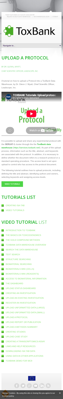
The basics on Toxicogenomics (23, 235)
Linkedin (41, 385)
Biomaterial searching (19, 264)
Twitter (23, 385)
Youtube (35, 385)
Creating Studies (15, 332)
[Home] (29, 31)
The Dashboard (14, 283)
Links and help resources (20, 346)
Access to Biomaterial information (26, 278)
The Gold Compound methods (23, 240)
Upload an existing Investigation (25, 298)
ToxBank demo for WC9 (19, 361)
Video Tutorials (15, 210)
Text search (13, 254)
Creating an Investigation (21, 293)
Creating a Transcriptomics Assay (25, 341)
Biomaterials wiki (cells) (20, 269)
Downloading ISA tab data (20, 351)
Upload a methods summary (22, 327)
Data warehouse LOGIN (41, 17)
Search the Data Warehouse (22, 249)
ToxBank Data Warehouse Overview (26, 245)
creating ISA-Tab (15, 205)
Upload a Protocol (17, 317)
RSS (48, 385)
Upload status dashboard (21, 288)
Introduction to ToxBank (20, 230)
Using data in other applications (24, 356)
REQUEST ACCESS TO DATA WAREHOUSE (18, 17)
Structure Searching (18, 259)
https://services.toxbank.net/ (27, 147)
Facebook (16, 385)
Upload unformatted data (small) (25, 312)
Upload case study (17, 336)
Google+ (29, 385)
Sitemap (55, 17)
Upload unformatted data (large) (25, 307)
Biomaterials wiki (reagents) (22, 274)
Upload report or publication (23, 322)
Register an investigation (21, 303)
